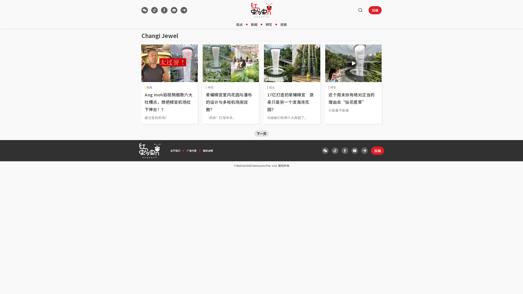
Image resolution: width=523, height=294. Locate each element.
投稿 (375, 10)
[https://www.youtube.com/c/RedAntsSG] (174, 10)
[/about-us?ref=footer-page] (144, 10)
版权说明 (208, 150)
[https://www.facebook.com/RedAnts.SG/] (164, 10)
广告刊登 (192, 150)
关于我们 (175, 150)
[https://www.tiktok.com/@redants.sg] (154, 10)
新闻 (254, 24)
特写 (269, 24)
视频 (283, 24)
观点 (239, 24)
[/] (261, 10)
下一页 (261, 133)
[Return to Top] (513, 286)
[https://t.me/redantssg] (184, 10)
